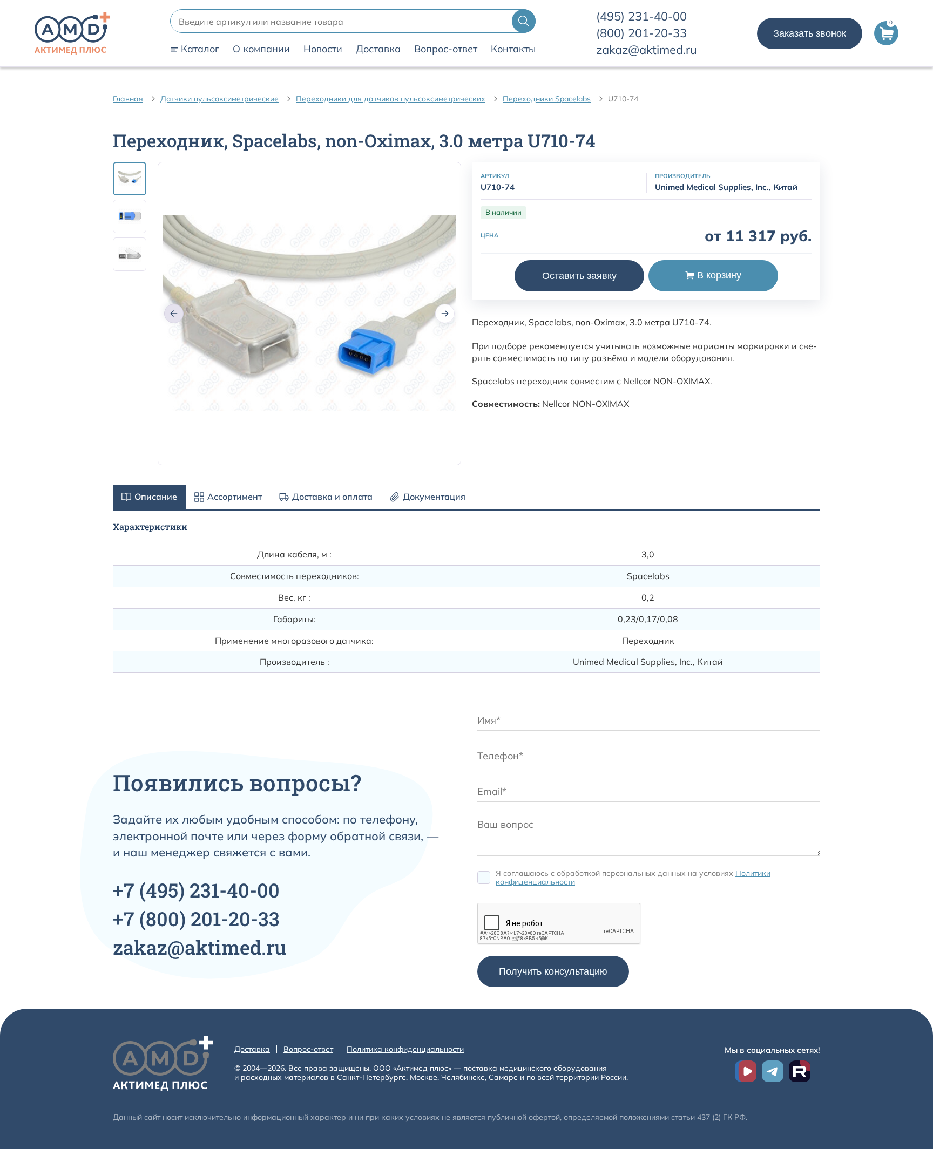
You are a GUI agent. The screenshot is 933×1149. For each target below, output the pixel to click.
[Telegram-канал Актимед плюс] (772, 1071)
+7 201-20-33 (196, 919)
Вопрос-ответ (445, 49)
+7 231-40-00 (196, 890)
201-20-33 (641, 32)
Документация (434, 496)
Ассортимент (234, 496)
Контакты (513, 49)
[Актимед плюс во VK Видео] (745, 1071)
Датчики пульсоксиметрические (219, 99)
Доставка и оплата (332, 496)
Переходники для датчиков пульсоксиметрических (390, 99)
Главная (128, 99)
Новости (322, 49)
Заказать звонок (809, 33)
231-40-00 (641, 16)
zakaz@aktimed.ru (646, 49)
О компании (261, 49)
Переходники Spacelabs (547, 99)
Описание (155, 496)
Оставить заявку (579, 275)
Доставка (378, 49)
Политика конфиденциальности (405, 1049)
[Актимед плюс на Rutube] (799, 1071)
